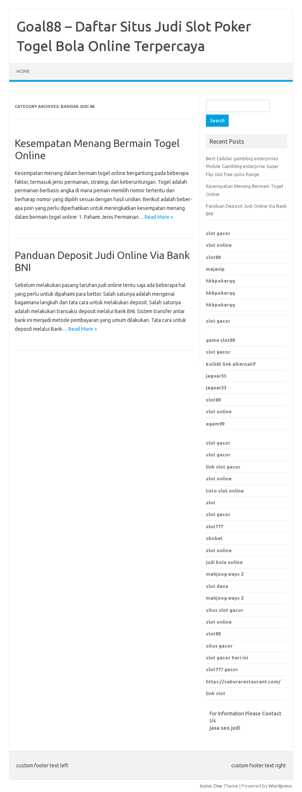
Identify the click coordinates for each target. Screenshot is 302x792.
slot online (219, 245)
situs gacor (219, 645)
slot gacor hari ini (227, 657)
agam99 (215, 423)
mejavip (215, 268)
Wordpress (280, 785)
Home (23, 71)
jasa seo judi (225, 728)
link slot (215, 693)
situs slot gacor (224, 610)
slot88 (213, 257)
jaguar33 (216, 375)
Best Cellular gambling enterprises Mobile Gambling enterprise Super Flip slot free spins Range (242, 166)
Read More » (159, 217)
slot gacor (218, 233)
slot (210, 502)
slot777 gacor (222, 669)
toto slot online (225, 490)
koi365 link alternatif (231, 364)
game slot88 (220, 340)
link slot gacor (223, 466)
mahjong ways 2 (224, 597)
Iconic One (211, 785)
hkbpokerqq (220, 280)
